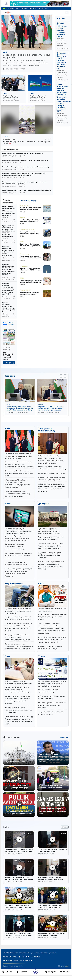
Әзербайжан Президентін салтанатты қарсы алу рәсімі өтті (26, 56)
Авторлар (16, 957)
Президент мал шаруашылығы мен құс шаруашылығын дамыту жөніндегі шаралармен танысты (8, 212)
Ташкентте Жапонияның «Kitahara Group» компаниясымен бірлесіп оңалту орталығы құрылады (50, 546)
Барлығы (65, 827)
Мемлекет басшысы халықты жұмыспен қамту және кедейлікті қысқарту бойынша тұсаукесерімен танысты (24, 174)
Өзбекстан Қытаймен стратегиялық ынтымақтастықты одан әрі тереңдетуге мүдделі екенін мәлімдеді (19, 464)
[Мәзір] (67, 12)
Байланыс (25, 957)
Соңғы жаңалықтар (10, 149)
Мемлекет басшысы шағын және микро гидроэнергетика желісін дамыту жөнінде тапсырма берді (24, 182)
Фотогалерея (11, 737)
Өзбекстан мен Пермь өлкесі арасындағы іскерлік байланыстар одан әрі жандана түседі (17, 493)
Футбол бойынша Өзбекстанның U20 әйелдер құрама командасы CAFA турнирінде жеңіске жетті (52, 639)
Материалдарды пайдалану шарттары (17, 960)
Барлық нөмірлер (11, 323)
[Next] (65, 375)
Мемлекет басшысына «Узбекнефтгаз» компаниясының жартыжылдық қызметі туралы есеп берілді (8, 289)
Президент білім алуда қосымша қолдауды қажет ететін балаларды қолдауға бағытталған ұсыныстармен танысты (8, 232)
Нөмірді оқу (10, 362)
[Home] (36, 972)
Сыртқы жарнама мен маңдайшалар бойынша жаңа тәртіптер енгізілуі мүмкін (18, 555)
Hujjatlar (61, 18)
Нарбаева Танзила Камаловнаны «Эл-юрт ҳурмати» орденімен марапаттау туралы (62, 29)
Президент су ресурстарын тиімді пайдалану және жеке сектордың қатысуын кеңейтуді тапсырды (50, 408)
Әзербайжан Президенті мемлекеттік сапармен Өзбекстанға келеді (38, 97)
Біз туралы (7, 957)
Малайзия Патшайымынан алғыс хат (51, 473)
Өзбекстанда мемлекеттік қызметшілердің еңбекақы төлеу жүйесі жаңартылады (8, 251)
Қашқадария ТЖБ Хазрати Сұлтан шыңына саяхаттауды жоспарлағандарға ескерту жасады (18, 637)
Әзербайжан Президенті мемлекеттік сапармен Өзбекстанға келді (11, 97)
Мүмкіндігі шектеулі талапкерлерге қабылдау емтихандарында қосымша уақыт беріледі (18, 611)
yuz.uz (66, 966)
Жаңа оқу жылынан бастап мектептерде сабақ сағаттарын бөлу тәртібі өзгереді (18, 710)
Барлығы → (64, 737)
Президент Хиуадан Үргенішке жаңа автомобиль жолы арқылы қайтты (26, 190)
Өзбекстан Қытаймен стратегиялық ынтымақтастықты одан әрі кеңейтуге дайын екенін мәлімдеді (19, 456)
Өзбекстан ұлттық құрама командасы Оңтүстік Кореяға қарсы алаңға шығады (52, 616)
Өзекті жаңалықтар (28, 201)
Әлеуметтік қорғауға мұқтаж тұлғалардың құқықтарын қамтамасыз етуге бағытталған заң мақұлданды (19, 646)
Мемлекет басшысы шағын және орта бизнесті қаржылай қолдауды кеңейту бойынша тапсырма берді (19, 408)
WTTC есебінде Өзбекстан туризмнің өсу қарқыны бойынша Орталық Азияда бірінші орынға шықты (52, 683)
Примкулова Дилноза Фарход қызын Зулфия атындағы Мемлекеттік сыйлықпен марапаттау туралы (62, 60)
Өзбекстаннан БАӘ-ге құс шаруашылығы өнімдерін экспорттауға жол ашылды (15, 546)
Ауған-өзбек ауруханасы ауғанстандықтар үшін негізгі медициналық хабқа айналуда (49, 531)
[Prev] (60, 375)
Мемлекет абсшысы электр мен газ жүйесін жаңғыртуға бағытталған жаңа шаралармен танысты (8, 269)
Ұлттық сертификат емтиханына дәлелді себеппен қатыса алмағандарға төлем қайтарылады (18, 689)
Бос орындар (35, 957)
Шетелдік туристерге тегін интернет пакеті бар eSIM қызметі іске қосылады (52, 705)
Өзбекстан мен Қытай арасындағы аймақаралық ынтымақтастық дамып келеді (19, 473)
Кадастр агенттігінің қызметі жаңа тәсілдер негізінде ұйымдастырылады (8, 307)
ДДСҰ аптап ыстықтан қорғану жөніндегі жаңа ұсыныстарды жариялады (50, 555)
